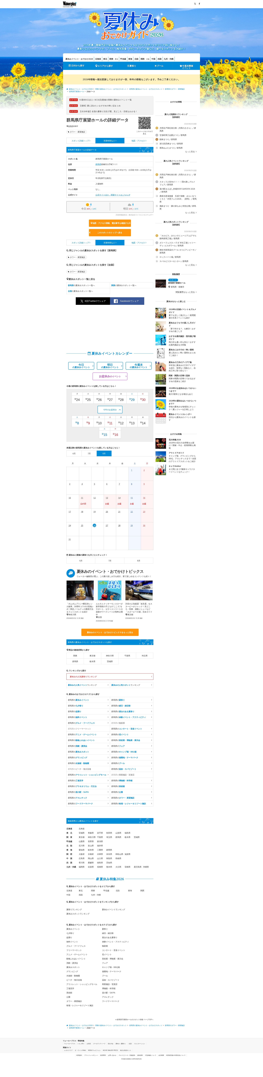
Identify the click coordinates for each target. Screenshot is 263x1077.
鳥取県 (109, 858)
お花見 (89, 1044)
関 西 (69, 854)
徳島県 (100, 862)
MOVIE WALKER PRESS (110, 1050)
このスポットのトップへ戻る (109, 232)
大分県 (118, 867)
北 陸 (69, 845)
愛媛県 (91, 862)
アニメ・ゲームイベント (77, 954)
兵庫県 (100, 854)
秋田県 (109, 833)
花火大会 (110, 1044)
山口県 (100, 858)
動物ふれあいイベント (76, 958)
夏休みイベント (73, 929)
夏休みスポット (73, 967)
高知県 (109, 862)
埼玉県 (145, 655)
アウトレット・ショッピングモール (81, 984)
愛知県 (82, 850)
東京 (116, 59)
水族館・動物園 (73, 975)
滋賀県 (127, 854)
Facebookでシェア (129, 300)
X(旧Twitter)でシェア (95, 300)
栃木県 (92, 661)
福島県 (127, 833)
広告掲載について (150, 1055)
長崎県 (100, 867)
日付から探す (78, 65)
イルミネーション (139, 1044)
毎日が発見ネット (125, 1050)
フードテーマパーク (110, 1001)
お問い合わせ (112, 1055)
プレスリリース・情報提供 (127, 1055)
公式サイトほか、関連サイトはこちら (111, 195)
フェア (105, 963)
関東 (111, 59)
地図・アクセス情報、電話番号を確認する (110, 223)
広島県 (82, 858)
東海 (130, 59)
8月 (138, 560)
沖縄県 (146, 867)
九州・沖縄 (168, 59)
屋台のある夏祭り (109, 937)
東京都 (92, 655)
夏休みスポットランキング (77, 913)
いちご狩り (81, 1044)
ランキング (82, 685)
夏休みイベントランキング (113, 909)
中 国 (69, 858)
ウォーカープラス (69, 1044)
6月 (80, 560)
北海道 (98, 59)
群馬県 (70, 126)
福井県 (100, 845)
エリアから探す (105, 65)
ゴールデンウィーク (99, 1044)
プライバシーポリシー (91, 1055)
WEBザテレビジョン (94, 1050)
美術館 (69, 992)
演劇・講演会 (72, 963)
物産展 (105, 946)
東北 (105, 59)
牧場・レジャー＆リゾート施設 (79, 1005)
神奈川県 (110, 655)
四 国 (69, 862)
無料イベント (72, 941)
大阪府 (82, 854)
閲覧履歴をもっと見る (185, 292)
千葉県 (127, 655)
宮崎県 (127, 867)
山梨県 (82, 841)
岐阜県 (91, 850)
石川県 (82, 845)
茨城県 (110, 661)
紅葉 (130, 1044)
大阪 (147, 59)
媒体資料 (140, 1055)
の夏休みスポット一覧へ (81, 285)
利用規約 (79, 1055)
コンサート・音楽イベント (113, 950)
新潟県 (100, 841)
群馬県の (78, 700)
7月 (109, 560)
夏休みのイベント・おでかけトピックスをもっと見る (110, 632)
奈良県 (109, 854)
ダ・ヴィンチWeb (80, 1050)
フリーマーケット (74, 950)
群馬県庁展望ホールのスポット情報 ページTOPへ (134, 1019)
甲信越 (123, 59)
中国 (153, 59)
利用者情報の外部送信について (175, 1055)
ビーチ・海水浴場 (74, 980)
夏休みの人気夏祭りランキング (83, 676)
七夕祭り (70, 933)
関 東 (69, 837)
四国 (159, 59)
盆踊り (69, 937)
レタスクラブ (68, 1050)
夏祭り (133, 65)
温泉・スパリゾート (110, 980)
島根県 (118, 858)
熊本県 (109, 867)
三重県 (100, 850)
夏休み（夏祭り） (121, 1044)
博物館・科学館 (108, 988)
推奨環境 (103, 1055)
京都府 (91, 854)
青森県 (91, 833)
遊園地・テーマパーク (111, 971)
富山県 (91, 845)
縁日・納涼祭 (108, 933)
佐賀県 (91, 867)
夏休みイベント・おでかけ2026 (79, 59)
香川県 (82, 862)
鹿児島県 (137, 867)
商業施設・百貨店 (109, 984)
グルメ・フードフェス (76, 946)
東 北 (69, 833)
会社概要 (161, 1055)
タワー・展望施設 (77, 131)
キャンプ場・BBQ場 (111, 967)
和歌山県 (119, 854)
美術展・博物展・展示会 (112, 958)
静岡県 (109, 850)
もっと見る (190, 152)
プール (160, 65)
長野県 (91, 841)
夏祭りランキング (74, 909)
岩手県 (100, 833)
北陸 (136, 59)
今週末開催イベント (187, 66)
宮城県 (82, 833)
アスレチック (108, 997)
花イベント (107, 954)
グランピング (72, 971)
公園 (68, 997)
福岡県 (82, 867)
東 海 (69, 850)
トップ (80, 140)
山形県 (118, 833)
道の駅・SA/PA (108, 992)
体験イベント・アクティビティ (115, 941)
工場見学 (70, 988)
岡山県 (91, 858)
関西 (143, 59)
